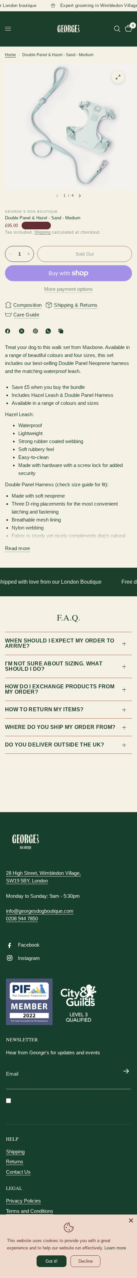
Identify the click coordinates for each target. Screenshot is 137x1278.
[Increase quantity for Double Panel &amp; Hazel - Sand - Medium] (29, 254)
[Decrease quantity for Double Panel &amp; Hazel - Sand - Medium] (10, 254)
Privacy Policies (23, 1201)
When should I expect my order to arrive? (59, 643)
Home (10, 55)
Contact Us (18, 1172)
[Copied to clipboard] (62, 331)
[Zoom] (118, 77)
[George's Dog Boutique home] (25, 842)
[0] (127, 29)
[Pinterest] (37, 331)
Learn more (115, 1247)
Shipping (42, 232)
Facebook (29, 945)
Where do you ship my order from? (60, 727)
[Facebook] (9, 331)
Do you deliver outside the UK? (54, 745)
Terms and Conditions (29, 1211)
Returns (14, 1161)
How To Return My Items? (44, 709)
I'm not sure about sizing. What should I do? (53, 666)
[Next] (79, 195)
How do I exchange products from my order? (59, 689)
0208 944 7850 (22, 918)
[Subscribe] (126, 1072)
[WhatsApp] (50, 331)
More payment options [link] (68, 289)
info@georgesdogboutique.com (39, 911)
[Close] (131, 1220)
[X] (23, 331)
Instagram (29, 958)
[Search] (117, 29)
